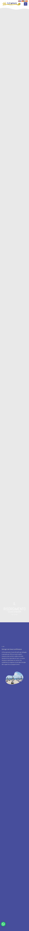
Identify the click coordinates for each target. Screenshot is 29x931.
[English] (19, 1)
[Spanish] (27, 1)
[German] (23, 1)
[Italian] (25, 1)
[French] (21, 1)
